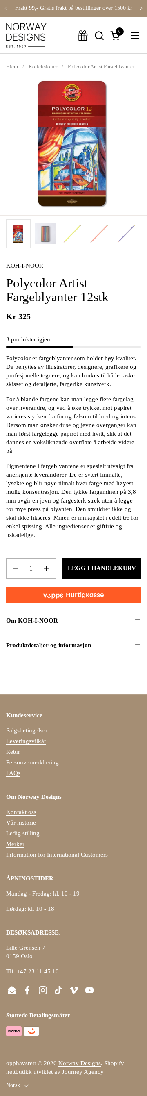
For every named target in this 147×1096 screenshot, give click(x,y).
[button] (99, 35)
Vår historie (21, 822)
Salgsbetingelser (26, 730)
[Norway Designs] (26, 35)
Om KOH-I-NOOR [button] (32, 620)
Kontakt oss (21, 812)
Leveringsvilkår (26, 741)
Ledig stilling (23, 833)
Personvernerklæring (32, 762)
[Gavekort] (83, 35)
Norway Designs (79, 1063)
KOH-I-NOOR (24, 265)
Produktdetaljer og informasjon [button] (48, 645)
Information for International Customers (57, 854)
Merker (15, 844)
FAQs (13, 773)
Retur (13, 751)
